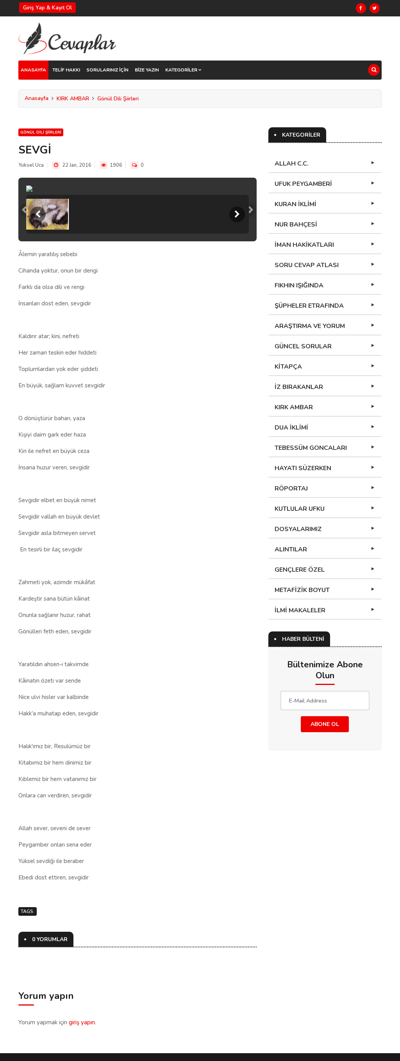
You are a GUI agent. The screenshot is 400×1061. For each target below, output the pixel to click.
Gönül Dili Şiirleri (118, 98)
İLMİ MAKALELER (300, 610)
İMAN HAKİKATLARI (304, 245)
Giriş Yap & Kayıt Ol (47, 7)
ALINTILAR (291, 549)
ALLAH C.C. (292, 163)
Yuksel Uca (31, 165)
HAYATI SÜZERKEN (303, 468)
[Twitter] (375, 8)
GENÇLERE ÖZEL (300, 569)
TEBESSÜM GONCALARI (311, 448)
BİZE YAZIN (147, 70)
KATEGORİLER (181, 70)
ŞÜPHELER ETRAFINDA (309, 305)
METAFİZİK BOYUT (302, 590)
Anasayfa (36, 98)
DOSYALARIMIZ (298, 529)
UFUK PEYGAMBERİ (303, 184)
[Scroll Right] (237, 214)
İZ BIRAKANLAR (299, 387)
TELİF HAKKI (66, 70)
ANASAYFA (33, 70)
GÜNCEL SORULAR (303, 346)
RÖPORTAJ (291, 488)
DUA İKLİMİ (291, 427)
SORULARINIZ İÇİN (107, 70)
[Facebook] (361, 8)
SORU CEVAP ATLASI (307, 265)
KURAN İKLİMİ (295, 204)
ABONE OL (325, 724)
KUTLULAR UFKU (300, 509)
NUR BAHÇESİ (296, 224)
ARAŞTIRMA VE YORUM (310, 326)
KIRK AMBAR (73, 98)
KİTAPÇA (288, 366)
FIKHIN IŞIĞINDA (299, 285)
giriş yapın (82, 1022)
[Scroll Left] (38, 214)
